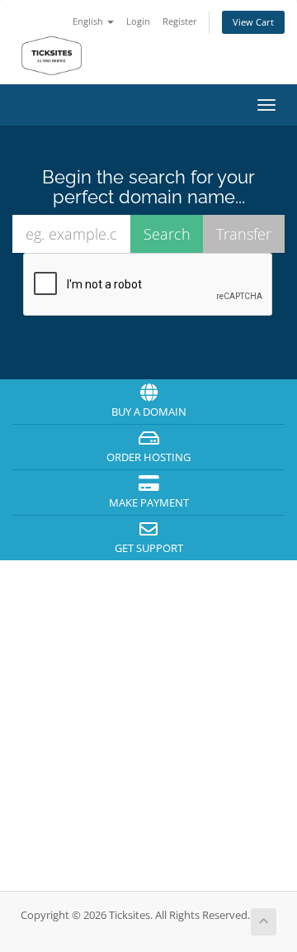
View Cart (253, 22)
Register (180, 21)
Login (138, 21)
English (89, 21)
